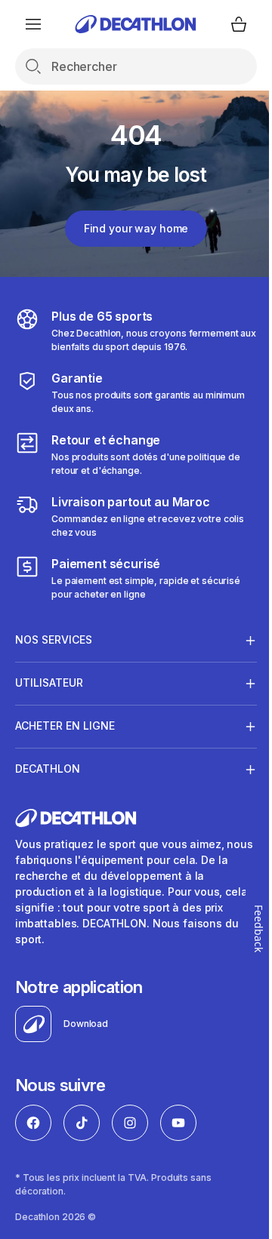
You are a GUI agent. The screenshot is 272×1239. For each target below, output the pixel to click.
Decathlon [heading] (47, 768)
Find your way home (136, 228)
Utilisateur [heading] (49, 682)
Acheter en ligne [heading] (65, 725)
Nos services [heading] (53, 639)
